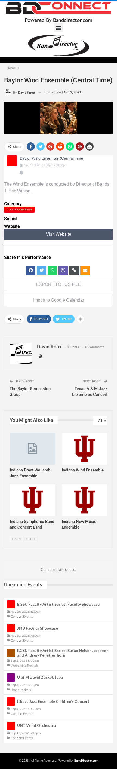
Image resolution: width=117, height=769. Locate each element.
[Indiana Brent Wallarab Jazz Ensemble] (32, 449)
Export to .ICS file (58, 284)
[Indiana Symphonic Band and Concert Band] (32, 500)
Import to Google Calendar (58, 300)
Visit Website (58, 234)
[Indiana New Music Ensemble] (84, 500)
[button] (58, 27)
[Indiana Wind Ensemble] (84, 449)
